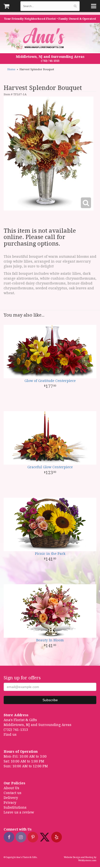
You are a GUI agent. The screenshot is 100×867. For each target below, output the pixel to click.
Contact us (12, 793)
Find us (10, 734)
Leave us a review (19, 812)
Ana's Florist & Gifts (35, 39)
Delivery (11, 798)
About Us (11, 788)
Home (11, 69)
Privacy (10, 803)
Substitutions (15, 807)
